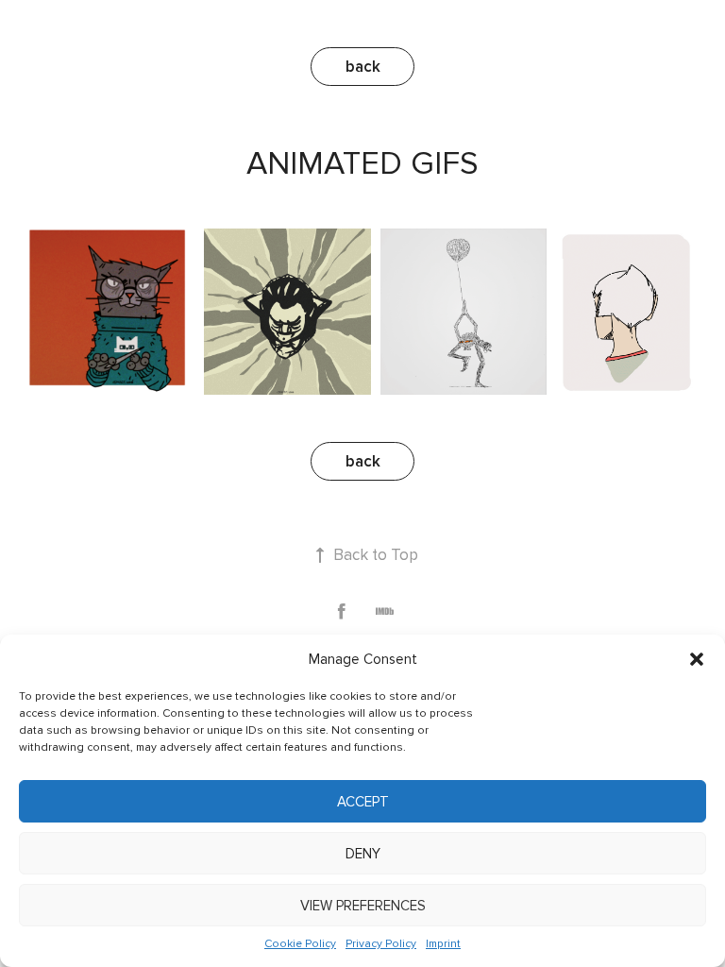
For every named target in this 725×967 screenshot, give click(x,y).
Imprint (443, 944)
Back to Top (375, 555)
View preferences (363, 905)
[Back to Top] (320, 555)
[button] (696, 659)
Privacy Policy (381, 944)
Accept (363, 801)
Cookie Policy (300, 944)
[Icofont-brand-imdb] (384, 611)
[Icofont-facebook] (341, 611)
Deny (363, 853)
